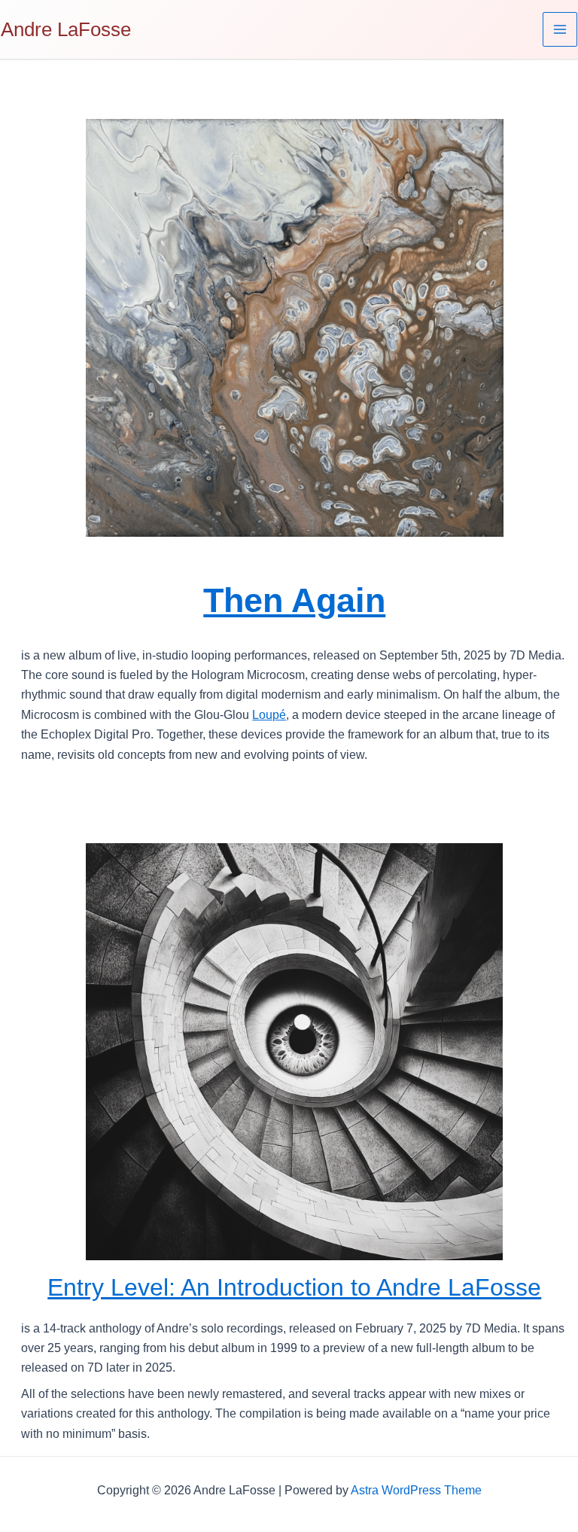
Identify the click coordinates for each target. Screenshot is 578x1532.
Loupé (269, 714)
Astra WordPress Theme (416, 1490)
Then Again (294, 600)
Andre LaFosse (66, 29)
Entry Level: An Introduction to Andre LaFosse (294, 1287)
